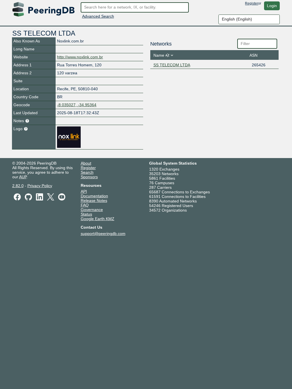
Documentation (94, 196)
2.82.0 (18, 185)
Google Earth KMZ (97, 218)
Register (251, 3)
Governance (92, 209)
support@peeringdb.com (103, 233)
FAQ (85, 205)
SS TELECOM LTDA (171, 65)
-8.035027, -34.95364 (76, 105)
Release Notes (94, 200)
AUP (23, 177)
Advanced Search (98, 16)
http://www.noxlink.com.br (80, 57)
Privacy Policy (39, 185)
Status (86, 214)
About (86, 163)
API (84, 191)
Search (87, 172)
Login (272, 5)
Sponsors (89, 177)
